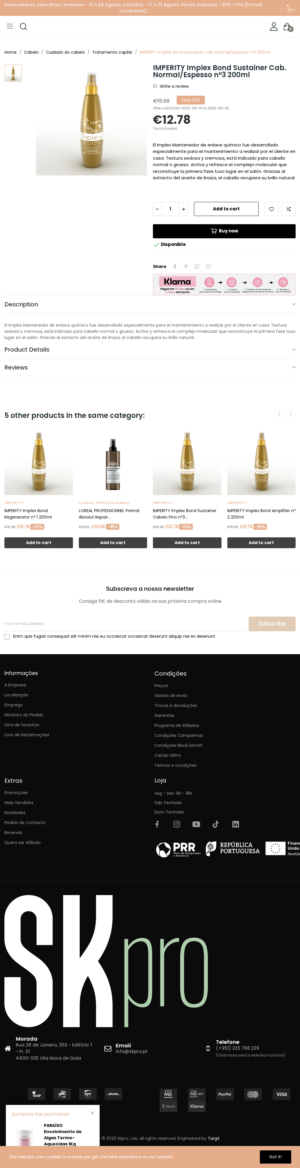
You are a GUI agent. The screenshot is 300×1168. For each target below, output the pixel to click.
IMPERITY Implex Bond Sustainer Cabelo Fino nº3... (185, 514)
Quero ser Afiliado (22, 842)
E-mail (208, 266)
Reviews (16, 367)
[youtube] (196, 825)
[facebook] (157, 825)
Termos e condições (175, 765)
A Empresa (15, 685)
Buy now (228, 231)
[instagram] (177, 825)
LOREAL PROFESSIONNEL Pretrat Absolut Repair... (109, 514)
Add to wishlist (272, 209)
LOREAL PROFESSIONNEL (104, 502)
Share (174, 266)
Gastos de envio (171, 695)
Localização (16, 695)
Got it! (275, 1157)
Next (291, 414)
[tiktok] (216, 825)
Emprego (13, 705)
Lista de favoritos (21, 725)
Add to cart (226, 209)
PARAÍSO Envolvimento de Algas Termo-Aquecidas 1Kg (63, 1135)
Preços (161, 685)
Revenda (13, 833)
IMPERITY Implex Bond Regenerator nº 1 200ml (28, 514)
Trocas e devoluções (175, 705)
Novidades (14, 813)
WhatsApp (197, 266)
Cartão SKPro (167, 755)
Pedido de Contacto (25, 823)
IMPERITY (14, 502)
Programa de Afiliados (176, 725)
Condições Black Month (178, 745)
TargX (214, 1138)
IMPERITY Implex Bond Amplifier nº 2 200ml (261, 514)
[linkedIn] (235, 825)
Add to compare (289, 209)
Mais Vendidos (18, 803)
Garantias (164, 715)
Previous (279, 414)
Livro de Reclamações (26, 735)
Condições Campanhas (178, 735)
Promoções (16, 793)
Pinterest (186, 266)
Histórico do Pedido (23, 715)
